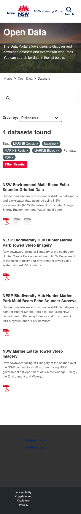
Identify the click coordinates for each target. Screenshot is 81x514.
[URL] (18, 217)
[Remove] (37, 143)
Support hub (34, 440)
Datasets (44, 78)
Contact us (34, 447)
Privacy (23, 504)
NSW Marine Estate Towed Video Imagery (33, 353)
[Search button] (8, 98)
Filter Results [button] (15, 164)
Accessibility (23, 492)
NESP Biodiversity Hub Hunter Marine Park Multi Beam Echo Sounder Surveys (39, 298)
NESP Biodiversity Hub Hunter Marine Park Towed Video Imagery (37, 242)
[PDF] (8, 217)
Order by (10, 117)
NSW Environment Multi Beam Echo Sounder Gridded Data (36, 187)
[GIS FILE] (29, 217)
